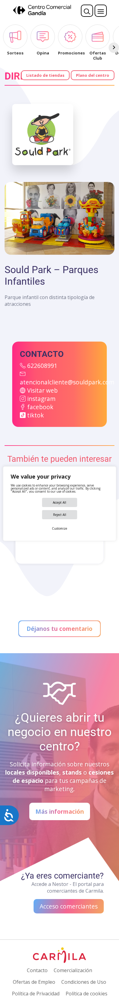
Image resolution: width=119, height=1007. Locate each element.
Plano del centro (92, 75)
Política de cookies (86, 993)
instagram (41, 398)
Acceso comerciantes (69, 906)
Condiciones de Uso (83, 982)
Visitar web (42, 390)
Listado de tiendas (45, 75)
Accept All (59, 502)
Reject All (59, 515)
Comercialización (73, 970)
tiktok (35, 415)
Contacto (37, 970)
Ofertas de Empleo (34, 982)
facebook (40, 407)
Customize (59, 528)
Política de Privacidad (36, 993)
